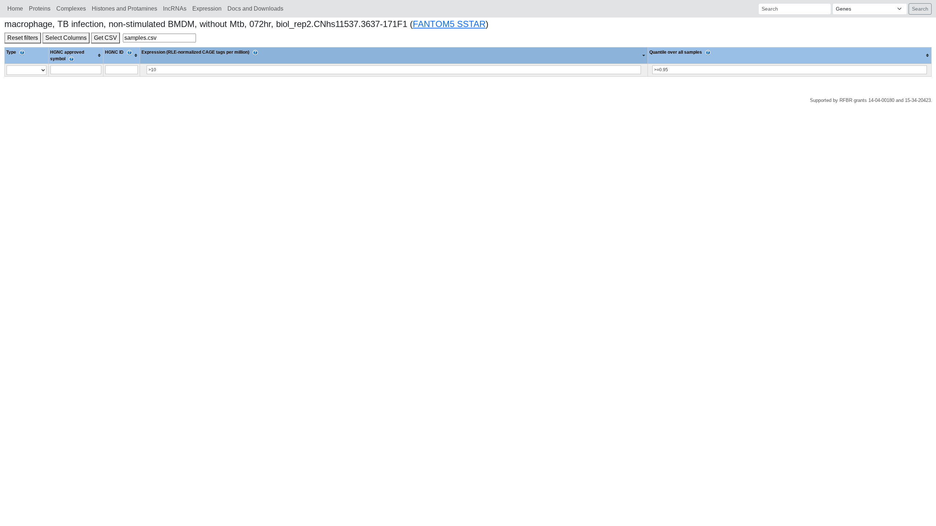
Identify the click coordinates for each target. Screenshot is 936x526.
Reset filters (22, 38)
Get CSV (105, 38)
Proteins (39, 8)
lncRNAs (174, 8)
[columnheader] (76, 55)
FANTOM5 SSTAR (449, 24)
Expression (207, 8)
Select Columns (66, 38)
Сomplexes (71, 8)
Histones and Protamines (124, 8)
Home (15, 8)
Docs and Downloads (255, 8)
